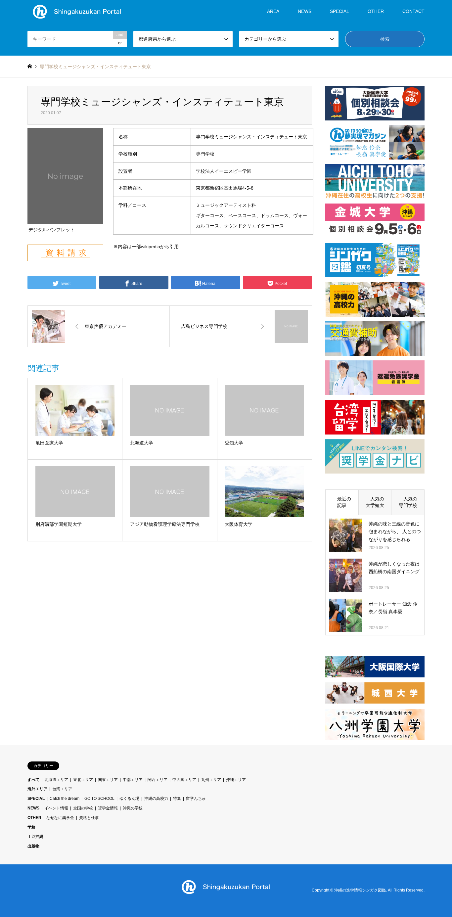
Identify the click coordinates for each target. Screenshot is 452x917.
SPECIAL (339, 11)
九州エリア (211, 779)
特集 (177, 798)
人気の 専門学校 (410, 502)
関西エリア (157, 779)
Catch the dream (64, 798)
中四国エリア (184, 779)
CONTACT (413, 11)
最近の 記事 (344, 502)
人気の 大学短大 (377, 502)
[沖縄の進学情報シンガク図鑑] (77, 11)
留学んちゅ (196, 798)
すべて (33, 779)
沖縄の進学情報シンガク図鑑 (360, 890)
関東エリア (108, 779)
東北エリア (83, 779)
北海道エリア (56, 779)
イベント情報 (56, 808)
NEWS (304, 11)
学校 (31, 827)
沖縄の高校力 (156, 798)
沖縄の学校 (133, 808)
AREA (273, 11)
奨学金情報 (108, 808)
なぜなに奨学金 (60, 817)
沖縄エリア (236, 779)
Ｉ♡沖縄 (35, 836)
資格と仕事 (89, 817)
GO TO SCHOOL (99, 798)
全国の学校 (83, 808)
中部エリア (133, 779)
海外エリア (37, 789)
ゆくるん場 (129, 798)
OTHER (34, 817)
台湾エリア (62, 789)
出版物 (33, 846)
